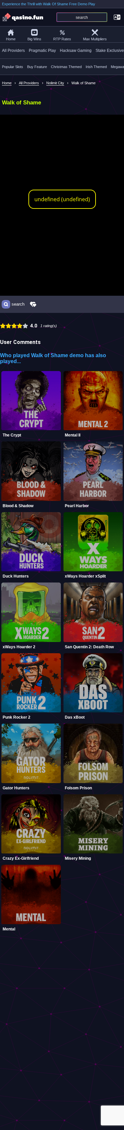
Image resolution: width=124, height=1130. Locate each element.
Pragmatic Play (42, 50)
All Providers (13, 50)
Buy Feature (37, 67)
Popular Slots (12, 67)
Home (11, 39)
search (18, 304)
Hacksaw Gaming (76, 50)
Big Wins (34, 39)
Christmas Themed (66, 67)
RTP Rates (62, 39)
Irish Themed (96, 67)
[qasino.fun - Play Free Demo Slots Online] (23, 17)
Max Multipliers (95, 39)
